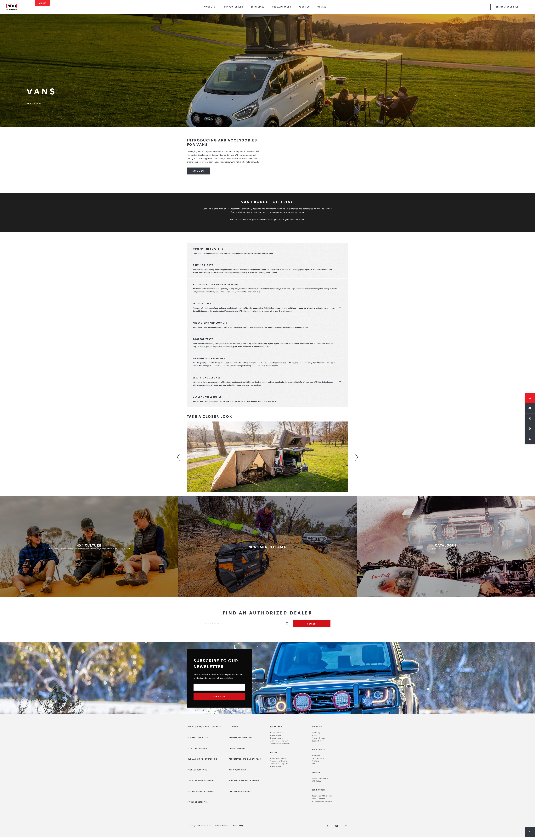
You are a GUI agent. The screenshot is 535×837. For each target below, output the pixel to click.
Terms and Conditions (280, 743)
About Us (304, 7)
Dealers (316, 772)
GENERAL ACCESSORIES (240, 791)
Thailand (315, 761)
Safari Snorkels (237, 748)
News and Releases (279, 733)
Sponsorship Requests (322, 801)
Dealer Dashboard (320, 778)
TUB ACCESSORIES (237, 770)
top (530, 832)
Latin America (318, 758)
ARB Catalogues (281, 7)
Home (30, 103)
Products (209, 7)
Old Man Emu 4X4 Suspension (202, 759)
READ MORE (199, 171)
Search (311, 624)
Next (356, 457)
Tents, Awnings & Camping (201, 780)
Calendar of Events (278, 761)
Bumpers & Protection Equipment (204, 727)
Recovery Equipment (198, 748)
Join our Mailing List (279, 741)
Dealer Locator (276, 738)
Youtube (336, 826)
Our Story (316, 733)
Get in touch (318, 790)
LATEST (273, 752)
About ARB (317, 727)
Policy (314, 735)
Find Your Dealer (233, 7)
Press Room (275, 735)
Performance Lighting (240, 737)
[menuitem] (209, 7)
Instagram (346, 826)
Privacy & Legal (318, 738)
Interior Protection (198, 802)
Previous (178, 457)
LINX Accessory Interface (201, 791)
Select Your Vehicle (507, 7)
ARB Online (316, 781)
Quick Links (257, 7)
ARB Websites (318, 750)
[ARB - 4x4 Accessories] (11, 6)
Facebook (327, 826)
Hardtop (233, 727)
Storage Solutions (197, 770)
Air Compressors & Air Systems (245, 759)
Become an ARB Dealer (322, 796)
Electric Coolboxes (198, 737)
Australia (316, 756)
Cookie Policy (318, 741)
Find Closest (287, 625)
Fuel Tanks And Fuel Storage (244, 780)
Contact (322, 7)
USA (314, 764)
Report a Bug (238, 825)
